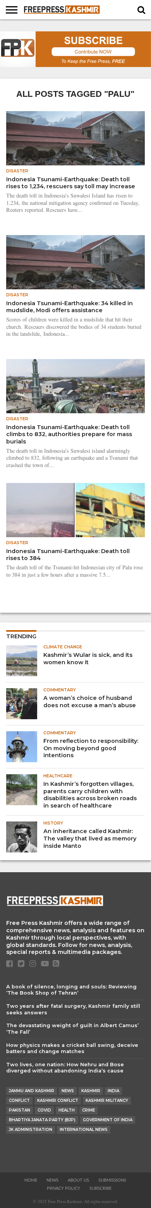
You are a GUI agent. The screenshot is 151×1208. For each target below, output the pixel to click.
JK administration (30, 1129)
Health (66, 1110)
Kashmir (90, 1090)
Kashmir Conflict (57, 1100)
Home (30, 1180)
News (68, 1090)
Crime (88, 1110)
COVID (44, 1110)
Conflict (19, 1100)
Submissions (112, 1180)
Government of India (107, 1119)
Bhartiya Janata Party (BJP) (42, 1119)
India (113, 1090)
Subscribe (100, 1188)
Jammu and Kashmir (31, 1090)
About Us (78, 1180)
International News (84, 1129)
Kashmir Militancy (107, 1100)
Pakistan (19, 1110)
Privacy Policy (63, 1188)
